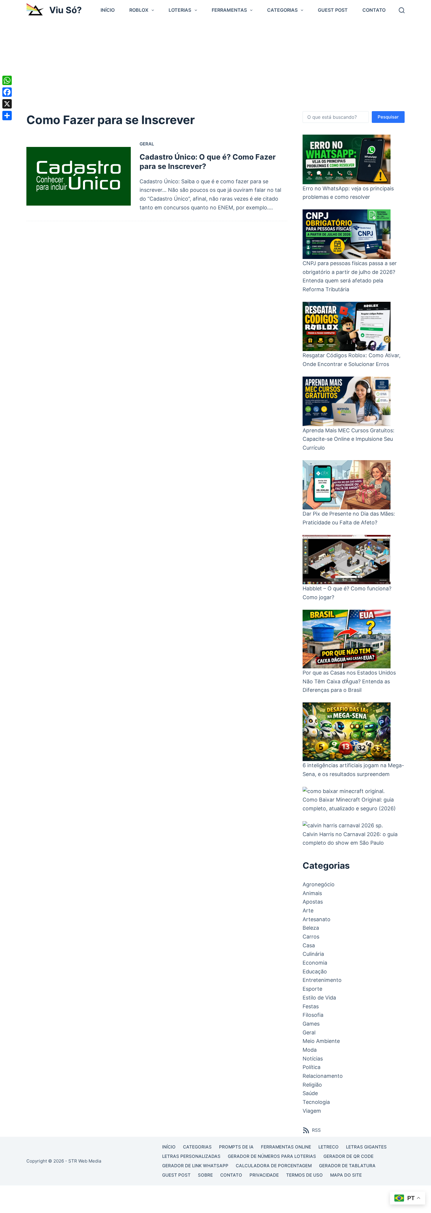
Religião (312, 1085)
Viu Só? (65, 10)
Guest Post (333, 10)
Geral (147, 144)
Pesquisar (388, 117)
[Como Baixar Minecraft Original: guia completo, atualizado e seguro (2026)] (344, 790)
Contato (374, 10)
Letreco (328, 1147)
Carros (311, 937)
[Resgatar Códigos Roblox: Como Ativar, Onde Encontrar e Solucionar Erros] (347, 326)
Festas (311, 1006)
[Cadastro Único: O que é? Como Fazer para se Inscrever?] (78, 176)
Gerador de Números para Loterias (272, 1156)
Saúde (310, 1093)
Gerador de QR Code (348, 1156)
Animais (312, 893)
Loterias (180, 10)
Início (108, 10)
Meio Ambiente (321, 1041)
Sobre (205, 1175)
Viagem (312, 1111)
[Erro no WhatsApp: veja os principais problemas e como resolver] (347, 159)
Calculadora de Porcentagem (274, 1165)
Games (311, 1024)
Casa (309, 945)
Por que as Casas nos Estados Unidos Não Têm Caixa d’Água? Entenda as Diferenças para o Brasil (349, 681)
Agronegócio (319, 884)
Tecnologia (316, 1102)
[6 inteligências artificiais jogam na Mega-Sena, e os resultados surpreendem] (347, 731)
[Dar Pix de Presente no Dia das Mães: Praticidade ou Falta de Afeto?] (347, 485)
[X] (7, 104)
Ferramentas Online (286, 1147)
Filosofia (313, 1015)
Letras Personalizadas (191, 1156)
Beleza (311, 928)
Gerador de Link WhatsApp (195, 1165)
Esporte (312, 989)
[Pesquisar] (402, 10)
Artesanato (316, 919)
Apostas (313, 902)
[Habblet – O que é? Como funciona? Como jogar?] (347, 560)
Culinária (313, 954)
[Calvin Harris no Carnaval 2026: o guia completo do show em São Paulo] (343, 825)
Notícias (313, 1059)
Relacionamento (323, 1076)
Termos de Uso (304, 1175)
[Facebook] (7, 92)
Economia (315, 963)
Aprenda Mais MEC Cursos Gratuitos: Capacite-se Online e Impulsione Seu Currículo (348, 439)
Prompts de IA (236, 1147)
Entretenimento (322, 980)
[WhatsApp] (7, 80)
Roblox (138, 10)
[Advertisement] (215, 64)
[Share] (7, 115)
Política (311, 1067)
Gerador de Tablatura (347, 1165)
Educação (315, 971)
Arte (308, 910)
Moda (310, 1050)
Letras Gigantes (366, 1147)
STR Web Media (84, 1161)
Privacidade (264, 1175)
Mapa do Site (346, 1175)
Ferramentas (229, 10)
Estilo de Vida (319, 998)
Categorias (282, 10)
